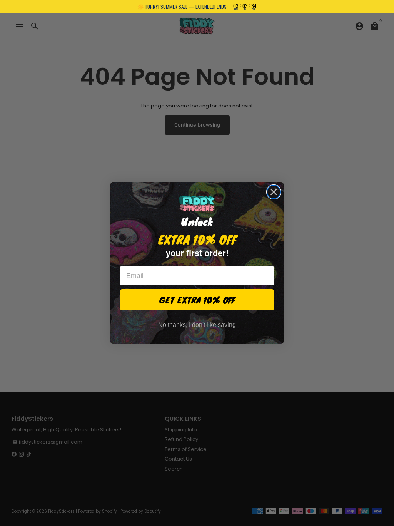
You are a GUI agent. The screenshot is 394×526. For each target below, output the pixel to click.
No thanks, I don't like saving (197, 325)
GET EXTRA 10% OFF (197, 299)
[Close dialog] (273, 192)
